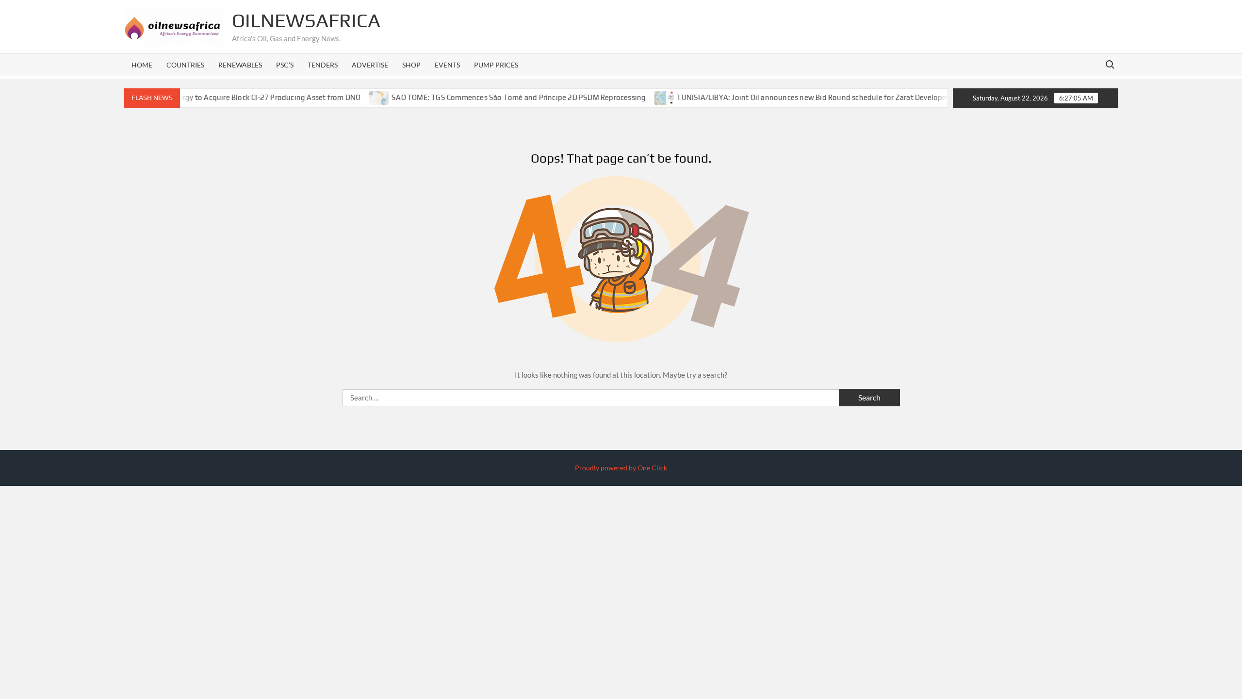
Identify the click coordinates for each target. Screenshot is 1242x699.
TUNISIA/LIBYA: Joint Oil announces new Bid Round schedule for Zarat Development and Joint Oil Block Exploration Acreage (867, 97)
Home (141, 65)
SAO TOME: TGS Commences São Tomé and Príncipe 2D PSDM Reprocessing (501, 97)
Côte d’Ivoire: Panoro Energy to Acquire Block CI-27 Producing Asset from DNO (211, 97)
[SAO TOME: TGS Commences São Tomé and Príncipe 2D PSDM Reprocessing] (361, 97)
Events (447, 65)
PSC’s (285, 65)
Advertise (370, 65)
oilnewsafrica (306, 20)
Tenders (323, 65)
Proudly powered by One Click (621, 468)
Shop (411, 65)
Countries (185, 65)
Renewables (240, 65)
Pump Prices (496, 65)
